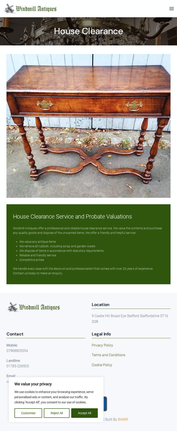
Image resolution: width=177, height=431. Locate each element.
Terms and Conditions (108, 355)
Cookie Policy (102, 365)
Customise (28, 413)
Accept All (84, 413)
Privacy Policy (102, 345)
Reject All (57, 413)
